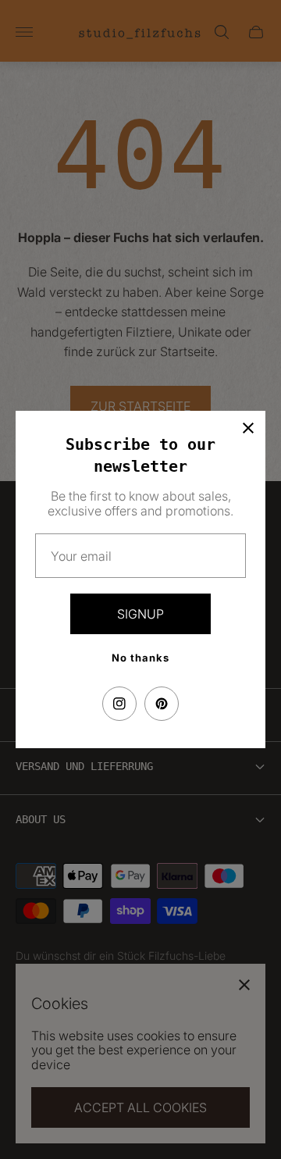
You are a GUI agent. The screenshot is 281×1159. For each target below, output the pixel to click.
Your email (81, 556)
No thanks (140, 657)
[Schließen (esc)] (248, 428)
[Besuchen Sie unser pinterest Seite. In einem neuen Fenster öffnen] (161, 703)
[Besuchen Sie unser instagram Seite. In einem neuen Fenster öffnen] (119, 703)
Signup (140, 614)
